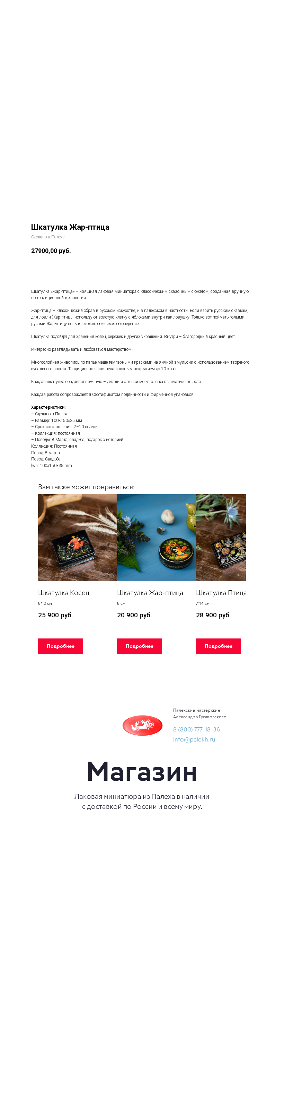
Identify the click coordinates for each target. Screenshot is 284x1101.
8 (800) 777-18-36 (196, 729)
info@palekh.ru (194, 739)
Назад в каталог (28, 10)
